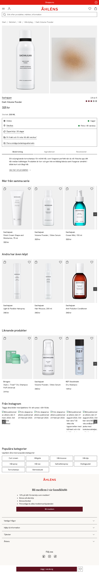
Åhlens (7, 541)
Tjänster (7, 534)
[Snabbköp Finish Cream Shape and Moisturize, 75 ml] (5, 189)
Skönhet (12, 22)
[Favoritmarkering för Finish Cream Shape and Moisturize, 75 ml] (29, 189)
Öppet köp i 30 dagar (15, 131)
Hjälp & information (12, 527)
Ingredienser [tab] (49, 151)
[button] (9, 421)
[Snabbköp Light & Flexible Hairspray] (5, 262)
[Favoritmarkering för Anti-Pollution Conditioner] (92, 262)
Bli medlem (49, 509)
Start (4, 22)
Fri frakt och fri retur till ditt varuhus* (21, 137)
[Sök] (4, 14)
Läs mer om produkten (18, 170)
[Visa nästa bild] (94, 214)
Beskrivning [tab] (18, 151)
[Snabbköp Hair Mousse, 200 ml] (36, 262)
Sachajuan (7, 98)
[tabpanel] (49, 163)
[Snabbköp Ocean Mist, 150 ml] (67, 189)
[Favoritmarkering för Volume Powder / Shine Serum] (60, 189)
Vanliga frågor (10, 521)
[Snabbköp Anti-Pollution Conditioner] (67, 262)
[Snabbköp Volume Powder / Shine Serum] (36, 189)
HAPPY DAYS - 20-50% (49, 2)
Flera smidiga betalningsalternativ (20, 143)
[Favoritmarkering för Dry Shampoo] (92, 338)
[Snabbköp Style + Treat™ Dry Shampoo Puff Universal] (5, 338)
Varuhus (9, 125)
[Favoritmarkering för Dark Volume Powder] (80, 569)
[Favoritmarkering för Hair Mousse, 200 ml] (60, 262)
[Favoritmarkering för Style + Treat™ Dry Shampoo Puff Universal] (29, 338)
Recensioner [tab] (81, 151)
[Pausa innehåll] (96, 2)
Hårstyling (28, 22)
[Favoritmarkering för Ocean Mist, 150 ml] (92, 189)
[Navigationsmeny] (3, 8)
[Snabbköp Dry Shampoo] (67, 338)
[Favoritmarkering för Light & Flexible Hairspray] (29, 262)
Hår (19, 22)
